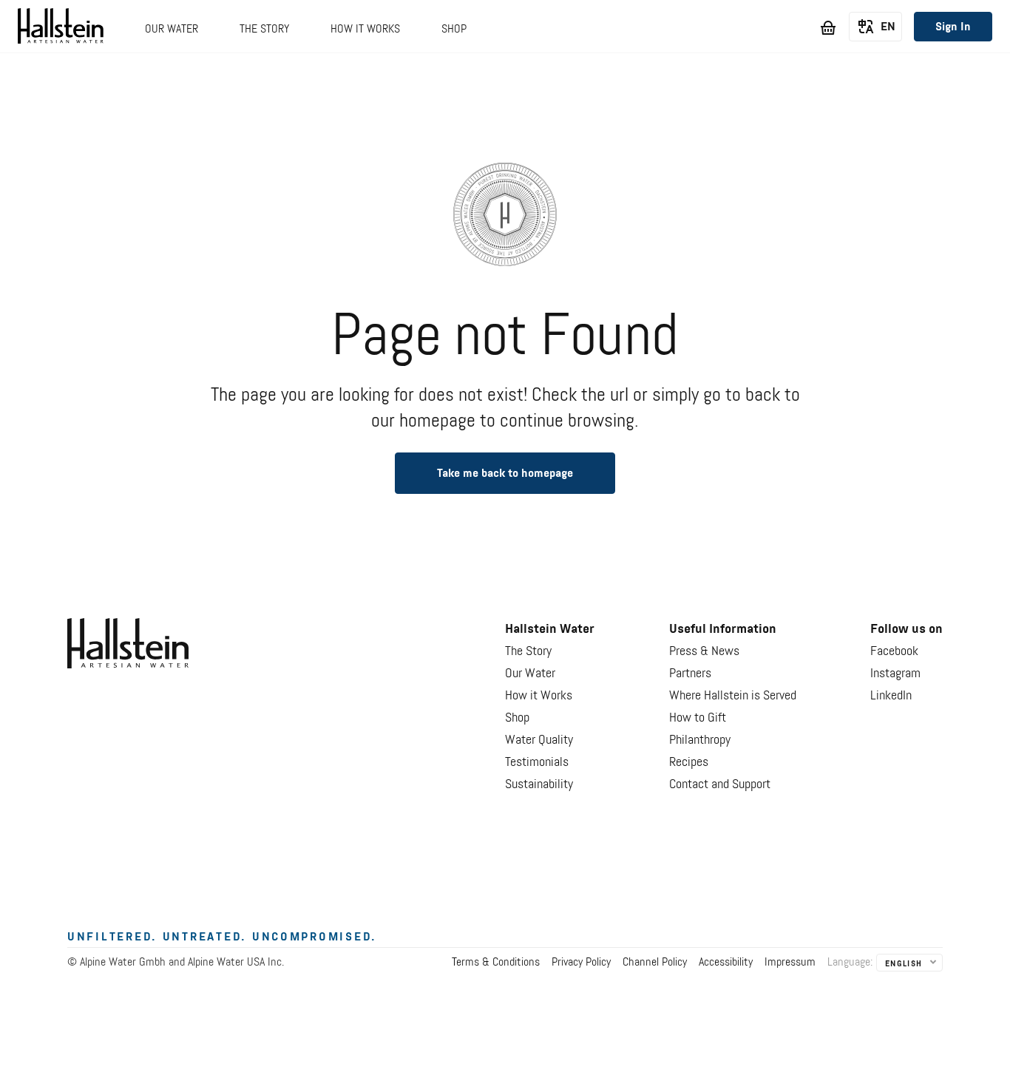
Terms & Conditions (496, 963)
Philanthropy (700, 740)
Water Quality (539, 740)
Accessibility (726, 963)
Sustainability (539, 784)
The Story (528, 651)
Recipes (688, 762)
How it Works (538, 695)
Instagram (895, 673)
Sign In (953, 27)
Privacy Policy (581, 963)
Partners (690, 673)
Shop (517, 718)
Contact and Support (719, 784)
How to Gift (697, 718)
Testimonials (537, 762)
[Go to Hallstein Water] (61, 28)
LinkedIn (891, 695)
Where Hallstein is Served (732, 695)
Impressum (790, 963)
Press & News (704, 651)
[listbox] (875, 27)
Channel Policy (655, 963)
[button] (171, 37)
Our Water (530, 673)
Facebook (894, 651)
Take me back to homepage (505, 474)
